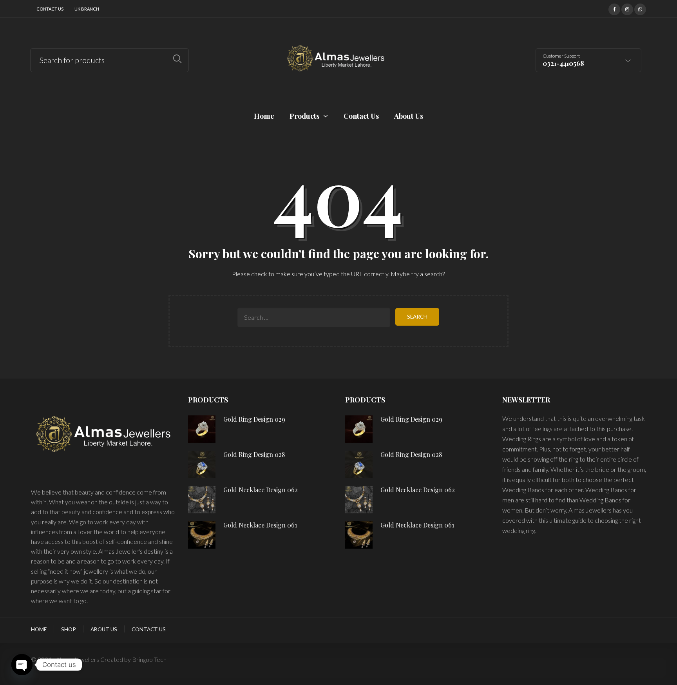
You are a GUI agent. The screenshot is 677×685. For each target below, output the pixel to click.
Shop (68, 629)
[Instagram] (627, 8)
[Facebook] (614, 8)
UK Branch (86, 8)
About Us (104, 629)
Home (39, 629)
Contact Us (49, 8)
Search (177, 59)
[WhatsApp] (640, 8)
